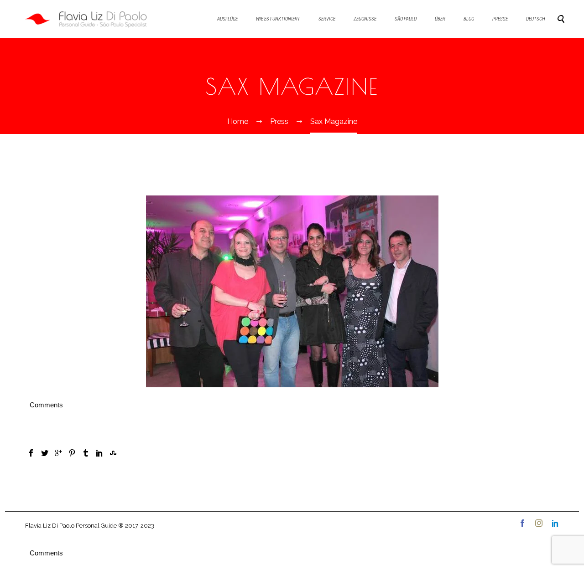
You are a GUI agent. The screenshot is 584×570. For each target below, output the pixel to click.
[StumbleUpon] (113, 453)
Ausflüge (227, 19)
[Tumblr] (85, 453)
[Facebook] (31, 453)
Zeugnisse (365, 19)
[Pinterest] (72, 453)
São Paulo (406, 19)
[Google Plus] (58, 453)
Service (326, 19)
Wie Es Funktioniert (278, 19)
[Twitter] (44, 453)
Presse (500, 19)
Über (440, 19)
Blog (469, 19)
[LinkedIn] (99, 453)
